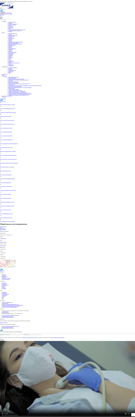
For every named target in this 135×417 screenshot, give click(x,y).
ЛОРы (3, 286)
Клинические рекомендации (13, 81)
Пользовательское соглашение (7, 316)
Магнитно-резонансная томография (14, 43)
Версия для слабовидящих (2, 12)
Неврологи (4, 285)
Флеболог (10, 61)
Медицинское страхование (13, 82)
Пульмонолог (10, 54)
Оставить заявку (3, 245)
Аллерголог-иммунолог (12, 33)
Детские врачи (4, 66)
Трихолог (10, 58)
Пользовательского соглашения (58, 337)
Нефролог (10, 47)
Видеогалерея (10, 27)
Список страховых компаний (13, 89)
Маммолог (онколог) (12, 44)
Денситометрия (11, 38)
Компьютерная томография (13, 42)
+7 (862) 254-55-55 (3, 13)
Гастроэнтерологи (5, 284)
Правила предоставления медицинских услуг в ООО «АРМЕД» (20, 87)
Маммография (11, 45)
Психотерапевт (11, 53)
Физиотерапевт (11, 60)
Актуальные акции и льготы (13, 77)
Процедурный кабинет (12, 52)
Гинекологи (4, 283)
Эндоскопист (10, 65)
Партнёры (10, 31)
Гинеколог (10, 37)
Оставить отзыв (8, 12)
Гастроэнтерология (5, 294)
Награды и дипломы (12, 24)
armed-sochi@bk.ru (5, 312)
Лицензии (4, 277)
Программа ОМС (11, 88)
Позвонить (2, 226)
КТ (2, 297)
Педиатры (4, 287)
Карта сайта (10, 80)
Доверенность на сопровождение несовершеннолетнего (18, 79)
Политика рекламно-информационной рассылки (11, 306)
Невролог (10, 46)
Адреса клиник (9, 13)
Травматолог (10, 57)
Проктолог (10, 51)
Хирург (9, 63)
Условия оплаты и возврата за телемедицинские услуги (18, 95)
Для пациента (4, 76)
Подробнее (5, 322)
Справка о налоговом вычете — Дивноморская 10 (17, 92)
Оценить (1, 322)
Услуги (3, 32)
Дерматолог (10, 39)
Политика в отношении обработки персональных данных (12, 305)
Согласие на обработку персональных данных (10, 315)
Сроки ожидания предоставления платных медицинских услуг (19, 93)
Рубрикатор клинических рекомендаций (9, 307)
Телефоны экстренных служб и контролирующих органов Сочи (19, 94)
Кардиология (4, 292)
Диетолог (10, 40)
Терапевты (4, 288)
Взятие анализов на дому (12, 35)
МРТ (3, 298)
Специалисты (4, 74)
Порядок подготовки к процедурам (14, 86)
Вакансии (10, 25)
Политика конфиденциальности (8, 317)
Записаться (2, 14)
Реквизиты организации (6, 278)
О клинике (4, 21)
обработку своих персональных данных (29, 337)
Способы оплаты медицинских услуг (15, 90)
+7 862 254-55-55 (3, 238)
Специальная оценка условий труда (14, 30)
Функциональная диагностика (13, 62)
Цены (3, 75)
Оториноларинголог (12, 48)
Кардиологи (4, 282)
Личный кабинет (3, 98)
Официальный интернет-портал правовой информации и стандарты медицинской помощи (24, 85)
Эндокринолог (11, 64)
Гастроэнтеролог (11, 36)
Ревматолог (10, 55)
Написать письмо (3, 242)
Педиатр (9, 50)
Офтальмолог (10, 49)
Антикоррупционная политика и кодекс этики (16, 29)
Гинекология (4, 293)
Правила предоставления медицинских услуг (10, 304)
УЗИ (9, 73)
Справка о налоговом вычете (7, 302)
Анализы (10, 34)
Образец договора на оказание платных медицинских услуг (19, 83)
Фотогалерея (10, 26)
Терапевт (10, 56)
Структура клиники (12, 22)
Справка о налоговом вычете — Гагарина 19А (16, 91)
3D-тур (9, 28)
